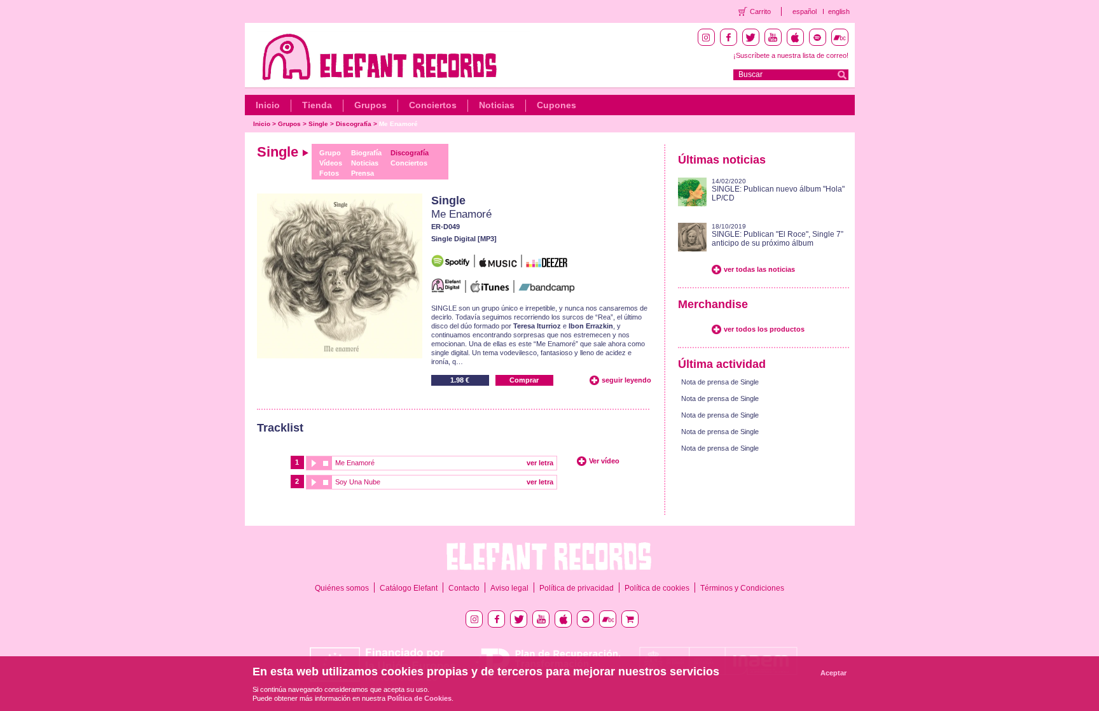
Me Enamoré (398, 123)
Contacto (464, 588)
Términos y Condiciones (742, 588)
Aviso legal (509, 588)
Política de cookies (657, 588)
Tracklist (280, 427)
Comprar (524, 380)
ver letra (540, 463)
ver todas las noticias (759, 269)
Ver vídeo (604, 461)
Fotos (329, 173)
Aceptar (833, 673)
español (804, 11)
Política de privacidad (576, 588)
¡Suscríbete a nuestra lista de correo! (790, 55)
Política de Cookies (419, 698)
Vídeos (330, 163)
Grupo (330, 153)
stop (325, 463)
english (839, 11)
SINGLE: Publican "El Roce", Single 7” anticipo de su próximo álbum (777, 239)
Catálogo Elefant (409, 588)
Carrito (760, 11)
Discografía (353, 123)
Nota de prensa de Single (720, 382)
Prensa (362, 173)
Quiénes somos (342, 588)
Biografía (366, 153)
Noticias (497, 105)
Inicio (268, 105)
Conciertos (433, 105)
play (313, 463)
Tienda (317, 105)
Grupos (370, 105)
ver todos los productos (764, 329)
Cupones (556, 105)
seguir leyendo (626, 380)
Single (318, 123)
